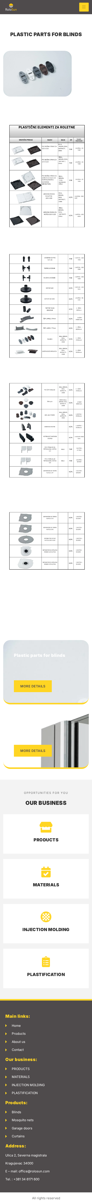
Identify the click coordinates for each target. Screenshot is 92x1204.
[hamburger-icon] (84, 7)
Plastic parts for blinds (39, 655)
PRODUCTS (46, 839)
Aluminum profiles (35, 719)
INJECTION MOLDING (46, 929)
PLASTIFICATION (46, 974)
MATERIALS (46, 884)
